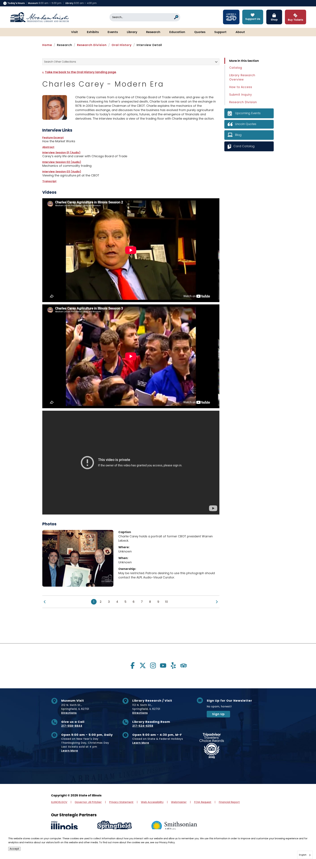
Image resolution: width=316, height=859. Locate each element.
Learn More (69, 751)
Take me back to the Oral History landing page (80, 72)
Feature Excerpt (53, 137)
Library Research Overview (242, 77)
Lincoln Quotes (245, 124)
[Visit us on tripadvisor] (183, 665)
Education (177, 32)
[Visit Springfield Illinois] (114, 826)
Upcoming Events (248, 113)
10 (166, 602)
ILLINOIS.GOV (59, 802)
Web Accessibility (152, 802)
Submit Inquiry (240, 95)
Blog (238, 135)
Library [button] (132, 32)
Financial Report (229, 802)
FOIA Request (202, 802)
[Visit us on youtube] (163, 665)
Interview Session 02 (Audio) (61, 162)
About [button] (240, 32)
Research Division (92, 45)
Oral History (122, 45)
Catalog (235, 68)
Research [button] (153, 32)
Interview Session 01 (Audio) (61, 152)
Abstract (48, 147)
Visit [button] (74, 32)
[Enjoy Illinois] (64, 826)
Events (113, 32)
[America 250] (231, 17)
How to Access (240, 87)
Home (47, 45)
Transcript (49, 181)
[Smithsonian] (174, 826)
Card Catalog (244, 146)
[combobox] (305, 855)
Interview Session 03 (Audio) (61, 171)
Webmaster (179, 802)
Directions (69, 713)
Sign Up (218, 714)
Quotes (199, 32)
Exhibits (93, 32)
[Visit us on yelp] (173, 665)
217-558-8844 (71, 726)
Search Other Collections (60, 62)
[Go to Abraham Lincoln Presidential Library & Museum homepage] (39, 17)
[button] (304, 847)
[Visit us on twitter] (142, 665)
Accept (14, 849)
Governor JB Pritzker (88, 802)
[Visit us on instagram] (153, 665)
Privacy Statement (121, 802)
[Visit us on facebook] (132, 665)
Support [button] (220, 32)
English (302, 854)
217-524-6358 (142, 726)
